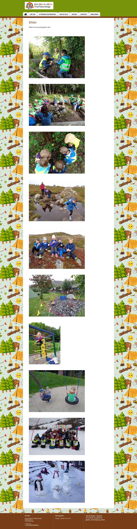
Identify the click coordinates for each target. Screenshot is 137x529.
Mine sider (94, 14)
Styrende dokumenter (47, 14)
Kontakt (84, 14)
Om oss (32, 14)
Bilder (74, 14)
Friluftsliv (64, 14)
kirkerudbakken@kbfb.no (32, 525)
